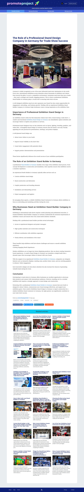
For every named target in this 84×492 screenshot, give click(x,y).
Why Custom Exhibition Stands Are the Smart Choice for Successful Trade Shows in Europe (21, 318)
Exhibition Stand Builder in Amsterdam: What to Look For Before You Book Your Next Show (42, 400)
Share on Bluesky (29, 304)
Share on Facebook (18, 304)
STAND (21, 300)
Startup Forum (68, 11)
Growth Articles (16, 11)
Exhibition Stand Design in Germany (37, 119)
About (10, 489)
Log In (65, 3)
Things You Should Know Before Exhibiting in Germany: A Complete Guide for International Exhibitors (41, 453)
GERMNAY (35, 300)
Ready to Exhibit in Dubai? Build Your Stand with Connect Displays (61, 317)
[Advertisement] (42, 26)
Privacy (65, 489)
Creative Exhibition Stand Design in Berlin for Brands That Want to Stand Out (22, 345)
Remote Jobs (51, 11)
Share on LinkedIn (39, 304)
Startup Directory (33, 11)
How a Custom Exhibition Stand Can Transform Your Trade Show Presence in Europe (61, 452)
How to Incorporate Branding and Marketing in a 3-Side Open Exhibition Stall (41, 345)
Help (14, 489)
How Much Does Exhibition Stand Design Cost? (62, 372)
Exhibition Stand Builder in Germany (44, 259)
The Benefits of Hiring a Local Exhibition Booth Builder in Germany (41, 373)
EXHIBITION (16, 300)
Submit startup (72, 3)
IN (31, 300)
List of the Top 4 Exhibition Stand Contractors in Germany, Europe (42, 316)
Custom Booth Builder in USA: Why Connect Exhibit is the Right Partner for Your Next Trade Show (22, 425)
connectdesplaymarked (23, 298)
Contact (72, 489)
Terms (18, 489)
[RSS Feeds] (41, 490)
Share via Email (50, 304)
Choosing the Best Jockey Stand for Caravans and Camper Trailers (61, 400)
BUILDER (27, 300)
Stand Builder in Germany (29, 165)
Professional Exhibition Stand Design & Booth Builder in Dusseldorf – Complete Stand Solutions (61, 345)
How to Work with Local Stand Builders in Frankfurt (21, 399)
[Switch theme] (62, 3)
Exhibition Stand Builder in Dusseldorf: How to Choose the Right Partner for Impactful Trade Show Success (21, 373)
